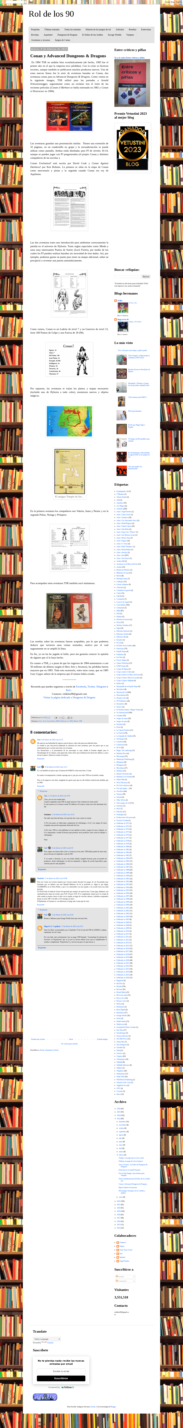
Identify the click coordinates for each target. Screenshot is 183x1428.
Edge (118, 628)
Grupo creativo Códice (124, 672)
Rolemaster (120, 1007)
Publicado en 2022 (123, 966)
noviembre (123, 1125)
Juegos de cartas (122, 718)
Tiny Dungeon (121, 1045)
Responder (40, 759)
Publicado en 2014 (123, 943)
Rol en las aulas (122, 995)
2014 (119, 1228)
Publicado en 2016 (123, 949)
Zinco (118, 1094)
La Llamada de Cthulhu (124, 736)
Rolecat (119, 1004)
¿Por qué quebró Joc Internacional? (135, 468)
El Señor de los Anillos (92, 35)
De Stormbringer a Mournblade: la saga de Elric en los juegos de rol (139, 455)
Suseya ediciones (122, 1036)
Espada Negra (121, 651)
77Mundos (120, 494)
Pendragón (120, 815)
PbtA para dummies (135, 411)
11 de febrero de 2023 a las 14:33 (63, 815)
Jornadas (120, 716)
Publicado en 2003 (123, 914)
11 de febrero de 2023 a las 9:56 (59, 796)
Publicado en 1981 (123, 850)
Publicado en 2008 (123, 925)
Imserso (119, 707)
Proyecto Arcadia (122, 820)
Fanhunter (120, 654)
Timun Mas (120, 1042)
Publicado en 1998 (123, 899)
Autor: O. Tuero (122, 544)
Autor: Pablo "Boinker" (125, 547)
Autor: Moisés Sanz (123, 538)
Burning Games (122, 579)
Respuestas (43, 791)
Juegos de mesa (122, 721)
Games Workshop (123, 663)
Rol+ (68, 690)
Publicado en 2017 (123, 951)
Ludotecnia (120, 745)
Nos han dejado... (122, 788)
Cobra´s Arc (133, 303)
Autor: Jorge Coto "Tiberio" (126, 532)
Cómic (119, 593)
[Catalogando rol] (122, 491)
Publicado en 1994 (123, 887)
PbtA (118, 809)
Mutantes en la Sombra (124, 777)
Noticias (119, 794)
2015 (119, 1225)
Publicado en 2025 (123, 975)
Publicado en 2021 (123, 963)
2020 (119, 1208)
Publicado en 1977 (123, 838)
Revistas (35, 35)
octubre (121, 1128)
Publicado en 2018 (123, 954)
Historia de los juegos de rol (98, 29)
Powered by (54, 1387)
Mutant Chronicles (123, 774)
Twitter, (91, 686)
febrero (121, 1155)
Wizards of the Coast (124, 1082)
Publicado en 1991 (123, 879)
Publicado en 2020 (123, 960)
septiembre (123, 1132)
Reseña (76, 721)
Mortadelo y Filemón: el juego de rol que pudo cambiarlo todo (138, 384)
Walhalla (119, 1062)
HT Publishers (121, 701)
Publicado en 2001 (123, 908)
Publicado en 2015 (123, 946)
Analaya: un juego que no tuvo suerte (131, 1158)
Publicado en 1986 (123, 864)
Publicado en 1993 (123, 884)
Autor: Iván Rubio (123, 529)
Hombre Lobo (121, 698)
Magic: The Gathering (124, 750)
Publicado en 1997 (123, 896)
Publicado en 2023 (123, 969)
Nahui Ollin (121, 780)
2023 (119, 1119)
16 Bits (119, 301)
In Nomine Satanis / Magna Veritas (128, 710)
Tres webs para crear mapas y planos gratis (132, 350)
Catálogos (120, 582)
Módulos (120, 771)
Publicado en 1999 (123, 902)
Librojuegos (121, 739)
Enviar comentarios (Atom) (49, 1050)
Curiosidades (51, 721)
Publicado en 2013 (123, 940)
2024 (119, 1115)
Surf (38, 767)
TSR (80, 721)
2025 (119, 1112)
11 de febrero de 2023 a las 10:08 (55, 878)
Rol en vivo (120, 998)
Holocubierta (121, 695)
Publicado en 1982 (123, 852)
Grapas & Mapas (122, 669)
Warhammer (121, 1074)
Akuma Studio (121, 497)
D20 (118, 614)
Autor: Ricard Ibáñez (124, 550)
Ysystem (120, 1091)
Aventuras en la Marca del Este (127, 564)
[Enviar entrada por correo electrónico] (56, 717)
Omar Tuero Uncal (125, 1250)
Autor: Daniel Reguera (124, 523)
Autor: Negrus (121, 541)
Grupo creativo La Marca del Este (128, 675)
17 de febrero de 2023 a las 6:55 (72, 926)
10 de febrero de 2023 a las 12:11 (56, 767)
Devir (118, 622)
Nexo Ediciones (122, 783)
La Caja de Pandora (123, 730)
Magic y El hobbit (135, 322)
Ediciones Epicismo (123, 631)
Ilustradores (121, 704)
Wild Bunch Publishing (124, 1080)
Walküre (119, 1068)
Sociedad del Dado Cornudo (126, 1027)
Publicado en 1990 (123, 876)
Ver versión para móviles (69, 1044)
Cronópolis (120, 599)
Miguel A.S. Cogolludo (52, 926)
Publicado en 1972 (123, 826)
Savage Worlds (114, 35)
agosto (121, 1135)
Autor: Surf (42, 721)
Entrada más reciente (38, 1039)
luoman (93, 1407)
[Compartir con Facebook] (68, 717)
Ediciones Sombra (123, 634)
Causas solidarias (122, 584)
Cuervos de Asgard (123, 602)
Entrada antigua (102, 1039)
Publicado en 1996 (123, 893)
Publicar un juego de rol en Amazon (131, 1161)
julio (120, 1138)
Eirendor (119, 640)
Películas (120, 812)
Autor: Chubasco (122, 517)
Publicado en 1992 (123, 882)
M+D (118, 748)
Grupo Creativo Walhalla (125, 681)
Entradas (121, 1277)
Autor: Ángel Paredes (124, 512)
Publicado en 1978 (123, 841)
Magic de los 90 (123, 320)
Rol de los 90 (51, 13)
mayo (121, 1145)
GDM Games (121, 666)
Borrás (119, 576)
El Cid (119, 643)
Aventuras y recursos (40, 40)
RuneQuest (120, 1013)
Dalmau (119, 617)
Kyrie (118, 727)
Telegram (101, 686)
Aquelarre (48, 35)
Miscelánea (120, 768)
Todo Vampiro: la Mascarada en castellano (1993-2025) (139, 357)
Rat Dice (119, 984)
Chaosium (120, 587)
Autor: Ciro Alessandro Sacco (127, 520)
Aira (38, 740)
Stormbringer (121, 1033)
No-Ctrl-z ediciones (123, 785)
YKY (118, 1088)
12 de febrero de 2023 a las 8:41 (62, 848)
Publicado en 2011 (123, 934)
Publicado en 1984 (66, 721)
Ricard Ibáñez (121, 992)
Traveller (120, 1048)
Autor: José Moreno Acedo (126, 535)
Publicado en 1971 (123, 823)
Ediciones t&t (121, 637)
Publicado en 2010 (123, 931)
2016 (119, 1221)
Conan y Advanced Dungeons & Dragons (133, 1184)
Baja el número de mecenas (128, 1187)
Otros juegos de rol (123, 803)
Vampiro (130, 35)
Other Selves (121, 800)
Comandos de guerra (124, 590)
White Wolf (120, 1077)
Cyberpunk (120, 608)
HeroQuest (120, 689)
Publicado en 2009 (123, 928)
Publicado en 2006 (123, 922)
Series (119, 1018)
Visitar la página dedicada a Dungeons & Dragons (69, 697)
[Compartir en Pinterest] (71, 717)
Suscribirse (61, 1378)
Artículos (120, 29)
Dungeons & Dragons (67, 35)
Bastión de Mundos (123, 570)
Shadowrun (120, 1024)
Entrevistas (146, 29)
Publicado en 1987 (123, 867)
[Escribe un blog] (63, 717)
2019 (119, 1211)
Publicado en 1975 (123, 832)
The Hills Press (122, 1039)
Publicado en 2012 (123, 937)
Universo (120, 1053)
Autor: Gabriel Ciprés (124, 526)
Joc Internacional (122, 713)
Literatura (120, 742)
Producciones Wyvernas (125, 817)
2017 (119, 1218)
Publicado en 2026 (123, 978)
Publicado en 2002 (123, 911)
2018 (119, 1215)
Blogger (113, 1407)
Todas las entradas (72, 29)
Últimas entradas (51, 29)
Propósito (35, 29)
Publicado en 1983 (123, 855)
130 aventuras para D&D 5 (137, 397)
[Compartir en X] (65, 717)
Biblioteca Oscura (123, 573)
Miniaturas (120, 762)
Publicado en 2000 (123, 905)
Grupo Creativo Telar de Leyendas (128, 678)
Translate (50, 1343)
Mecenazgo (120, 756)
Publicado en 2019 (123, 957)
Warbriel (40, 878)
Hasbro (119, 683)
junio (121, 1142)
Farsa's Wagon (121, 660)
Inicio (71, 1039)
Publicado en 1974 (123, 829)
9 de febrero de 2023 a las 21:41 (52, 740)
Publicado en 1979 (123, 844)
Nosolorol (120, 791)
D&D (57, 721)
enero (121, 1197)
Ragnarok (120, 981)
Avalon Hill (120, 561)
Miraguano (120, 765)
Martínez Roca (121, 753)
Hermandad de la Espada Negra (127, 686)
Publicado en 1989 (123, 873)
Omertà (119, 797)
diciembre (122, 1122)
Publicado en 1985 (123, 861)
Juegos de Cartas (62, 40)
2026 (119, 1109)
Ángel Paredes (124, 1261)
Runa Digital (121, 1010)
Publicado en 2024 (123, 972)
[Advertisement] (69, 1015)
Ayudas (119, 567)
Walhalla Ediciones (123, 1065)
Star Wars (120, 1030)
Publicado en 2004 (123, 917)
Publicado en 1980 (123, 847)
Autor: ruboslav (122, 552)
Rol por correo (121, 1001)
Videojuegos (121, 1059)
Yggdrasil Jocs (122, 1085)
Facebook (81, 686)
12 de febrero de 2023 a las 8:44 (62, 915)
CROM (119, 596)
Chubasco (122, 1242)
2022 (119, 1201)
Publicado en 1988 (123, 870)
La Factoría (120, 733)
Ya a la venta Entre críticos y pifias (129, 58)
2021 (119, 1205)
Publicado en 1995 (123, 890)
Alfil (118, 500)
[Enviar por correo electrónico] (60, 717)
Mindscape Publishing (124, 759)
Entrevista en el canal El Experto (129, 1170)
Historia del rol (122, 692)
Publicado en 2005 (123, 919)
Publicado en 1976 (123, 835)
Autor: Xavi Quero (123, 558)
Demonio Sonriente (123, 619)
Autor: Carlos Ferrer (123, 515)
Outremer (120, 806)
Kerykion (120, 724)
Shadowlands (121, 1021)
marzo (121, 1152)
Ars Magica (121, 506)
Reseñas (132, 29)
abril (120, 1148)
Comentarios (122, 1281)
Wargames (120, 1071)
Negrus (121, 1246)
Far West (120, 657)
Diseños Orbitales (123, 625)
